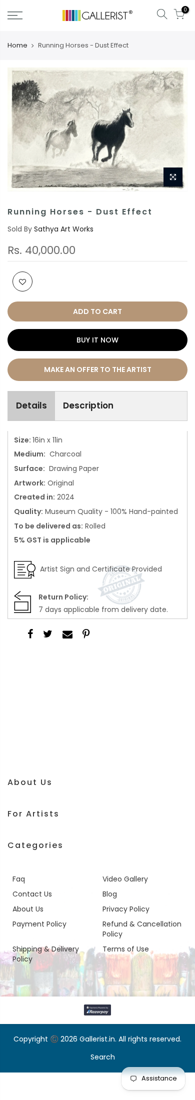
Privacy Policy (126, 909)
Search (102, 1057)
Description (88, 406)
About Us (28, 909)
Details (31, 406)
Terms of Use (125, 949)
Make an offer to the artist (98, 369)
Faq (18, 879)
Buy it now (97, 340)
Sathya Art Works (64, 229)
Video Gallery (125, 879)
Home (18, 45)
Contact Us (32, 894)
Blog (109, 894)
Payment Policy (39, 924)
